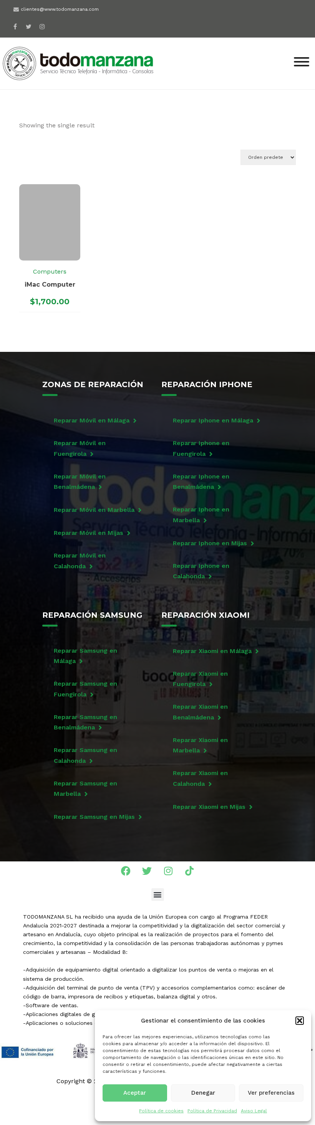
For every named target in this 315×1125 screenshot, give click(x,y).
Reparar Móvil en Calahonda (80, 560)
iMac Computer (50, 284)
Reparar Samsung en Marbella (85, 788)
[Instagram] (42, 26)
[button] (299, 1020)
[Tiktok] (189, 871)
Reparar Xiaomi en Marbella (200, 745)
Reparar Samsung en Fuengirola (85, 689)
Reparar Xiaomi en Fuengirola (200, 679)
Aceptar (134, 1092)
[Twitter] (147, 871)
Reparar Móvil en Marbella (94, 509)
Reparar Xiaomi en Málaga (212, 651)
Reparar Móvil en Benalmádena (80, 481)
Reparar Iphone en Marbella (201, 514)
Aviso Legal (254, 1110)
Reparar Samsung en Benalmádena (85, 722)
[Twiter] (28, 26)
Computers (49, 271)
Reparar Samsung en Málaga (85, 656)
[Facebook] (15, 26)
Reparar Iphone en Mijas (210, 543)
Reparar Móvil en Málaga (91, 420)
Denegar (203, 1092)
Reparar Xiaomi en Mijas (209, 806)
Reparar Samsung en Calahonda (85, 755)
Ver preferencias (271, 1092)
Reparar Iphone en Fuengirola (201, 448)
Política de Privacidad (212, 1110)
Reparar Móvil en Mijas (88, 532)
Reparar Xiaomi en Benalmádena (200, 712)
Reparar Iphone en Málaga (213, 420)
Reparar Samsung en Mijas (94, 816)
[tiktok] (55, 24)
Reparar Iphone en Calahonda (201, 571)
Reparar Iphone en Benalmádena (201, 481)
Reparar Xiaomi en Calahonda (200, 778)
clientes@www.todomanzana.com (60, 9)
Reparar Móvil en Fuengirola (80, 448)
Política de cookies (161, 1110)
